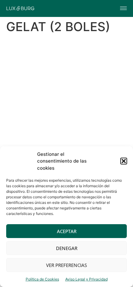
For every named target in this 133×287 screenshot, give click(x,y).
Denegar (66, 248)
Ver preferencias (66, 265)
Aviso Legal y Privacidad (86, 279)
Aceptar (66, 231)
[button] (124, 161)
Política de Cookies (42, 279)
